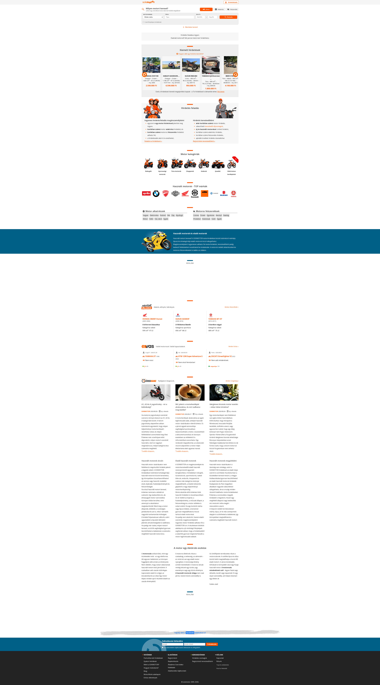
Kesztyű (219, 215)
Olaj (172, 215)
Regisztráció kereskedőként (202, 661)
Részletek (220, 92)
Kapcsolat (220, 658)
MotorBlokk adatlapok (152, 674)
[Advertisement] (190, 278)
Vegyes (145, 215)
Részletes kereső (191, 27)
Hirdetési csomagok (199, 658)
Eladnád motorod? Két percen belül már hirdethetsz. (190, 38)
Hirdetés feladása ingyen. (190, 35)
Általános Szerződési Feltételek (175, 666)
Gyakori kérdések (150, 661)
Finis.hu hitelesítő (221, 668)
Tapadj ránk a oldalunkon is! (190, 633)
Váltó (151, 219)
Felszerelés (233, 9)
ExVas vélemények (150, 678)
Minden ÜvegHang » (232, 381)
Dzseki (202, 215)
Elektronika (154, 215)
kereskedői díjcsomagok (214, 126)
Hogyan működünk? (151, 668)
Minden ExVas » (233, 346)
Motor (145, 219)
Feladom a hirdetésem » (153, 141)
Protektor (197, 219)
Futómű (163, 215)
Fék (168, 215)
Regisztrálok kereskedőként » (204, 141)
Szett (213, 219)
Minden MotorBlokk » (231, 307)
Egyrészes (210, 215)
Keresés (230, 17)
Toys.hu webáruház (222, 665)
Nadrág (226, 215)
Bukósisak (206, 219)
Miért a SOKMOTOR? (151, 665)
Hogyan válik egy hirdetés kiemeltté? (191, 54)
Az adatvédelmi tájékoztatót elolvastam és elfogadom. (182, 647)
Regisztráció (172, 658)
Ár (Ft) (198, 14)
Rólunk (219, 661)
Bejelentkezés (173, 661)
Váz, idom (158, 219)
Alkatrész (221, 9)
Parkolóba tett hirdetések (153, 658)
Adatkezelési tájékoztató (177, 671)
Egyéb (165, 219)
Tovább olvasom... (148, 451)
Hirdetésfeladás (232, 2)
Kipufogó (179, 215)
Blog (145, 671)
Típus (167, 14)
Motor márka (147, 14)
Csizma (196, 215)
